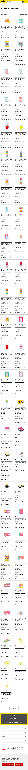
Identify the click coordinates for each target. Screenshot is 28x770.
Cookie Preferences (21, 749)
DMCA (21, 747)
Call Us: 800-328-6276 (14, 722)
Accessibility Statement (11, 748)
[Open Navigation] (26, 1)
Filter (24, 14)
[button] (6, 767)
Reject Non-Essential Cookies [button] (8, 764)
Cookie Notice (5, 761)
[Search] (23, 2)
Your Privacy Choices (11, 749)
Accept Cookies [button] (19, 764)
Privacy (11, 747)
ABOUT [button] (4, 740)
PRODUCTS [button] (5, 728)
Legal (8, 747)
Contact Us (14, 718)
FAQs (14, 715)
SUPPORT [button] (4, 736)
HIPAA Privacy (16, 747)
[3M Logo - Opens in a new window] (3, 1)
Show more (14, 708)
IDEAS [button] (3, 732)
